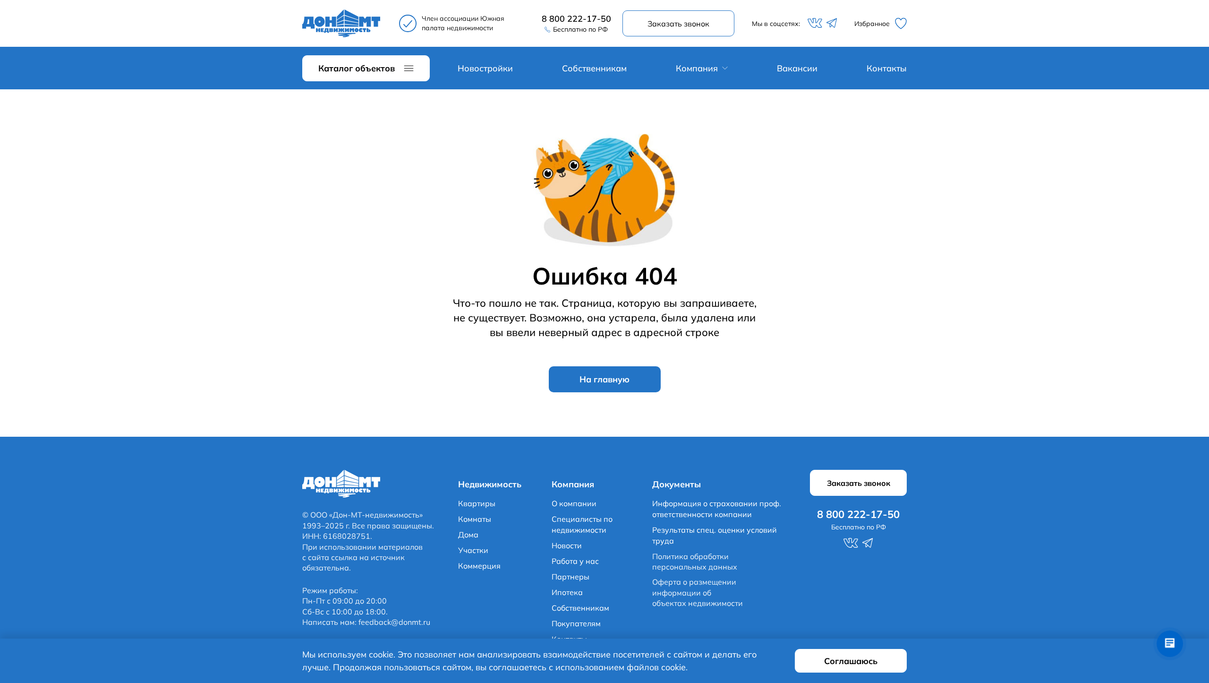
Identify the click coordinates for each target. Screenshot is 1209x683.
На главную (604, 379)
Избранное (872, 23)
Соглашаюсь (850, 661)
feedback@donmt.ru (394, 622)
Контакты (887, 68)
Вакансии (797, 68)
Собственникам (594, 68)
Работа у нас (575, 561)
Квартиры (476, 503)
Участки (473, 550)
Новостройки (485, 68)
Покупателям (576, 623)
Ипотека (567, 592)
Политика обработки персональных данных (694, 561)
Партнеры (570, 576)
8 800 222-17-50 (576, 18)
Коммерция (479, 566)
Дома (468, 534)
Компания (697, 68)
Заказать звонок (678, 23)
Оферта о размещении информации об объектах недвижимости (697, 592)
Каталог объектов (356, 68)
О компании (574, 503)
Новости (567, 545)
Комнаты (474, 519)
